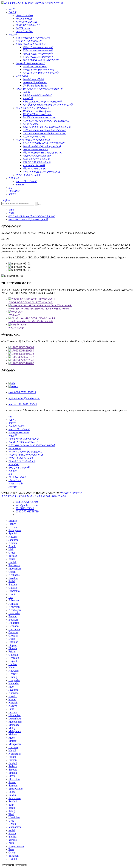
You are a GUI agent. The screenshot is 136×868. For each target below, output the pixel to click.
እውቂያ (12, 486)
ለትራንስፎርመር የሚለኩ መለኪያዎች (28, 219)
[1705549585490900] (71, 363)
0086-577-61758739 (27, 511)
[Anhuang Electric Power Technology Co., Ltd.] (32, 2)
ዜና (10, 473)
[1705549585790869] (71, 347)
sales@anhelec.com (24, 398)
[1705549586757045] (71, 360)
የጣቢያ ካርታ (26, 495)
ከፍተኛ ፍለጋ (59, 495)
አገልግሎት (13, 464)
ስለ (10, 416)
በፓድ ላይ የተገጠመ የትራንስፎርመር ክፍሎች (31, 216)
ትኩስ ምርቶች (9, 495)
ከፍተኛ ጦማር (42, 495)
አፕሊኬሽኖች (15, 483)
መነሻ (11, 209)
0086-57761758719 (22, 392)
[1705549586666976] (71, 353)
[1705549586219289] (71, 350)
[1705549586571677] (71, 357)
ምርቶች (12, 212)
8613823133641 (22, 404)
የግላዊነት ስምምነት (71, 492)
